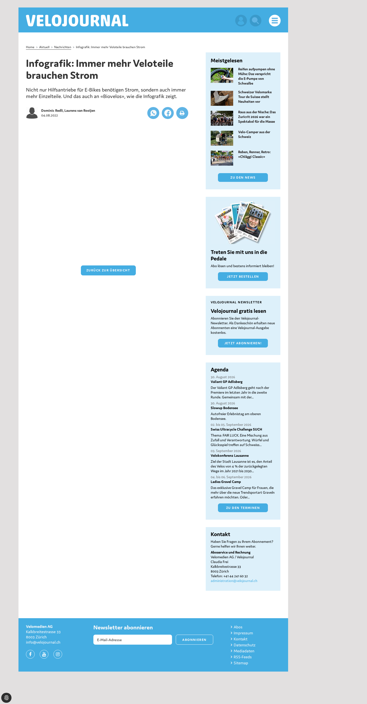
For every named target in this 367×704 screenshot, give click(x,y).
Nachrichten (62, 47)
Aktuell (44, 47)
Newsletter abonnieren (123, 627)
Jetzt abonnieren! (243, 343)
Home (30, 47)
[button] (153, 113)
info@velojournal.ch (43, 642)
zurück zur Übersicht (108, 270)
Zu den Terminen (243, 508)
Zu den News (242, 177)
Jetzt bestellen (243, 276)
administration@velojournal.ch (234, 581)
